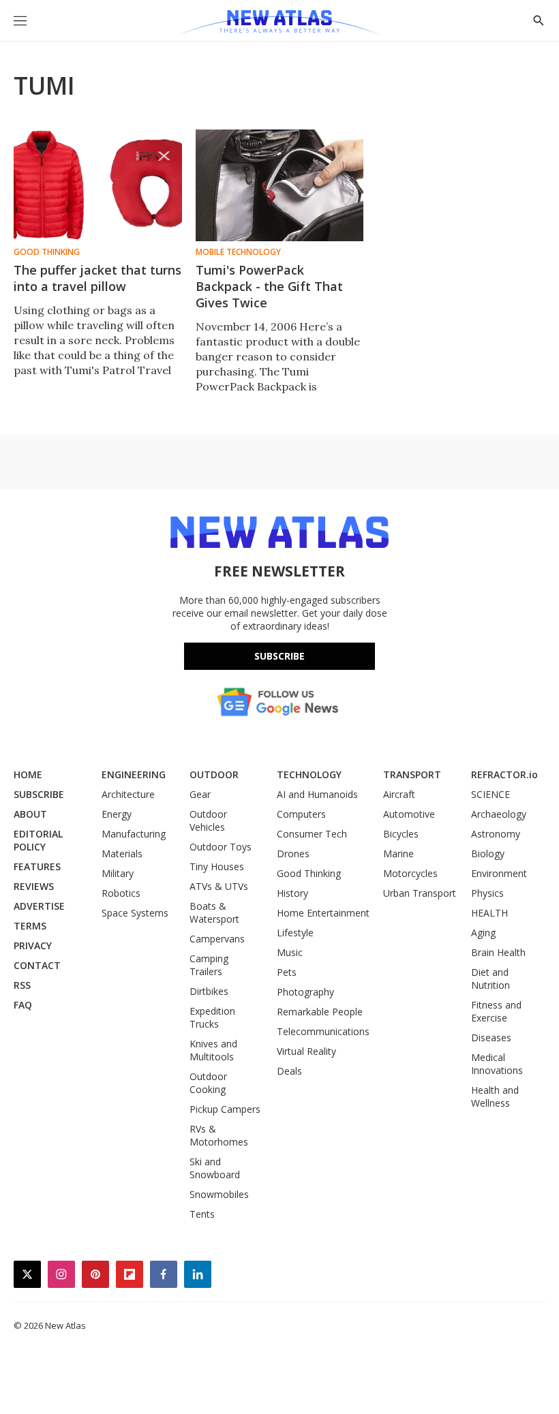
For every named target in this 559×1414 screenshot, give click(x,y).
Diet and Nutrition (490, 979)
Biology (487, 853)
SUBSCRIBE (39, 794)
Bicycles (401, 833)
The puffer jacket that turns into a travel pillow (97, 278)
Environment (499, 873)
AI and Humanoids (317, 794)
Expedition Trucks (212, 1017)
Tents (202, 1214)
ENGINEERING (134, 774)
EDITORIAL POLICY (38, 840)
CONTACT (37, 965)
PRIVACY (33, 945)
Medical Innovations (497, 1064)
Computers (301, 814)
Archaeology (498, 814)
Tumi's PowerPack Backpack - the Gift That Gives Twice (269, 286)
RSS (22, 985)
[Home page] (279, 23)
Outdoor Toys (221, 846)
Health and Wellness (495, 1096)
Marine (398, 853)
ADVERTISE (39, 906)
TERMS (30, 925)
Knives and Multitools (213, 1050)
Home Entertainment (323, 912)
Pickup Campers (225, 1109)
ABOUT (30, 814)
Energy (117, 814)
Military (118, 873)
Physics (487, 893)
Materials (122, 853)
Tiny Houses (217, 866)
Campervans (217, 938)
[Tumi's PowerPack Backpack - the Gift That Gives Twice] (280, 185)
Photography (305, 991)
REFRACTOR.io (504, 774)
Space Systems (135, 912)
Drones (293, 853)
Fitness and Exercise (496, 1011)
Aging (483, 932)
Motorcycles (410, 873)
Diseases (491, 1037)
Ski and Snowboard (215, 1168)
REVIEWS (34, 886)
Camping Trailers (209, 965)
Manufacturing (134, 833)
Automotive (409, 814)
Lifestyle (295, 932)
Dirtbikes (209, 991)
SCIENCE (490, 794)
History (292, 893)
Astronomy (495, 833)
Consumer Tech (312, 833)
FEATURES (37, 866)
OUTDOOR (214, 774)
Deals (289, 1070)
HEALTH (489, 912)
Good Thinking (47, 252)
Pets (287, 972)
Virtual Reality (306, 1051)
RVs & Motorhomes (219, 1135)
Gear (200, 794)
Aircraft (399, 794)
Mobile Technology (238, 252)
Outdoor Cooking (208, 1083)
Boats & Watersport (214, 912)
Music (290, 952)
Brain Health (498, 952)
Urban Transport (419, 893)
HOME (28, 774)
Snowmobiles (219, 1194)
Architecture (128, 794)
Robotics (121, 893)
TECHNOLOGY (309, 774)
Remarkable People (320, 1011)
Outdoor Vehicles (208, 820)
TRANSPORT (412, 774)
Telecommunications (323, 1031)
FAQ (23, 1004)
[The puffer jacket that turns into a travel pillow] (98, 185)
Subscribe (279, 655)
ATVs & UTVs (219, 886)
